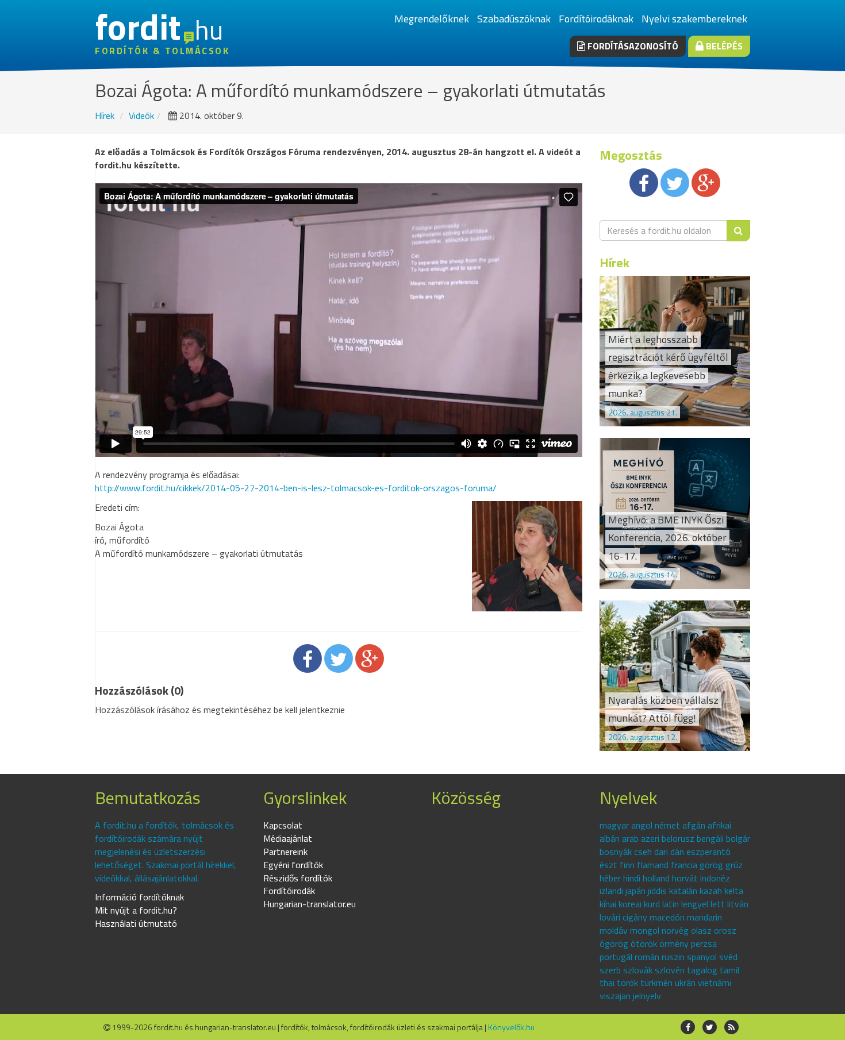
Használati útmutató (136, 923)
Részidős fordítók (297, 878)
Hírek (104, 115)
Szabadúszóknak (514, 18)
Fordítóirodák (289, 891)
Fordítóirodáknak (596, 18)
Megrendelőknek (431, 18)
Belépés (723, 46)
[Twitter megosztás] (338, 658)
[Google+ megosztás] (369, 658)
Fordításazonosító (631, 46)
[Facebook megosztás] (307, 658)
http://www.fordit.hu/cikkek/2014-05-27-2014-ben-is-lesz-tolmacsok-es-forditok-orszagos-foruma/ (296, 488)
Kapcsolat (282, 825)
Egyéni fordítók (293, 865)
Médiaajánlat (287, 838)
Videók (141, 115)
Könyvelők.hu (511, 1027)
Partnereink (285, 851)
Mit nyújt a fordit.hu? (136, 910)
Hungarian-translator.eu (309, 904)
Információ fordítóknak (139, 897)
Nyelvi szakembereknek (694, 18)
